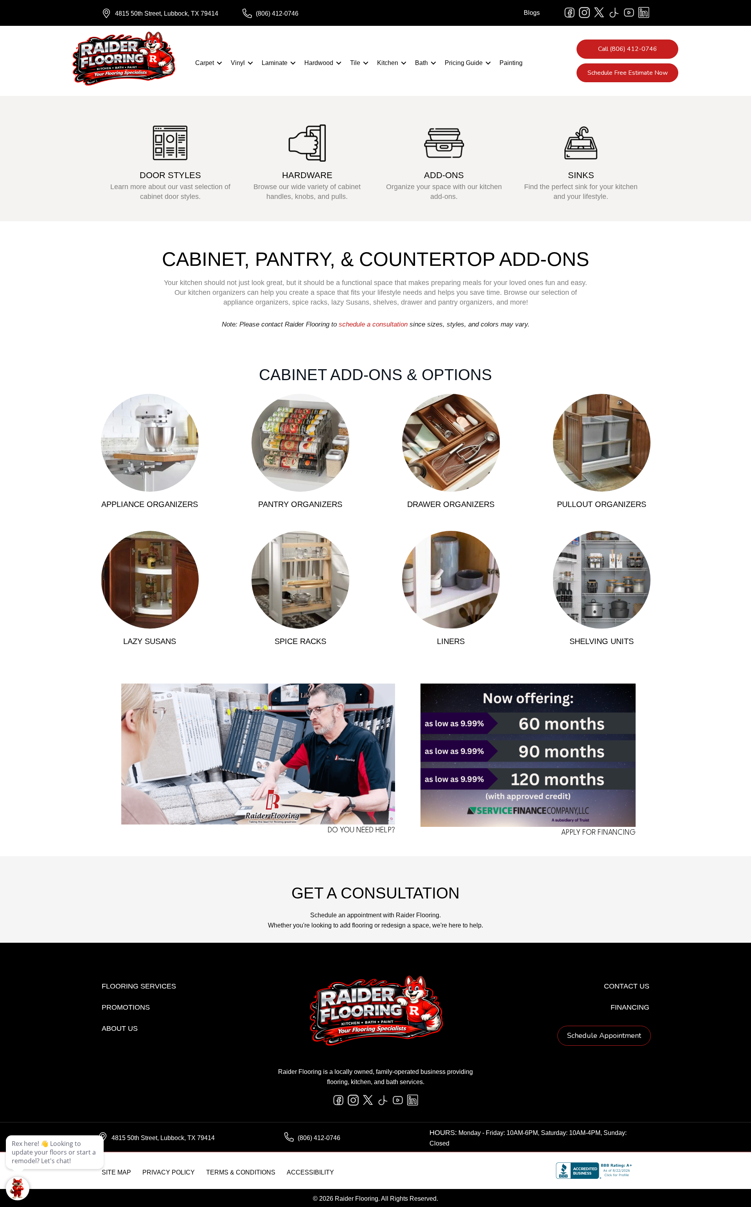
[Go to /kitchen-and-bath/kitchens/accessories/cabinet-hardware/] (307, 159)
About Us (120, 1028)
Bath (421, 63)
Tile (355, 63)
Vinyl (238, 63)
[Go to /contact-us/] (252, 760)
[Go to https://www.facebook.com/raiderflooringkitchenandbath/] (569, 12)
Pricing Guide (464, 63)
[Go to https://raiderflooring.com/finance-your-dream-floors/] (523, 761)
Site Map (116, 1172)
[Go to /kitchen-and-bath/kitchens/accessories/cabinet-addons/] (444, 159)
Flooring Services (139, 986)
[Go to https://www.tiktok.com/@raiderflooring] (614, 12)
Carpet (204, 63)
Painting (511, 63)
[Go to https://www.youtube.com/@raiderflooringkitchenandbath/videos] (628, 12)
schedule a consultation (373, 324)
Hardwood (318, 63)
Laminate (274, 63)
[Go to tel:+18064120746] (305, 13)
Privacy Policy (168, 1172)
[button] (219, 63)
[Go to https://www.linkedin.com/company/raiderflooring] (643, 12)
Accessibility (310, 1172)
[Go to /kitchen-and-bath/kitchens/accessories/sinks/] (580, 159)
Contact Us (626, 986)
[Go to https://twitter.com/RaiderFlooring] (599, 12)
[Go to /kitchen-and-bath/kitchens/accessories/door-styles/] (170, 159)
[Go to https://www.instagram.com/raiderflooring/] (584, 12)
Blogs (532, 12)
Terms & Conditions (240, 1172)
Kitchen (387, 63)
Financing (630, 1007)
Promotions (126, 1007)
